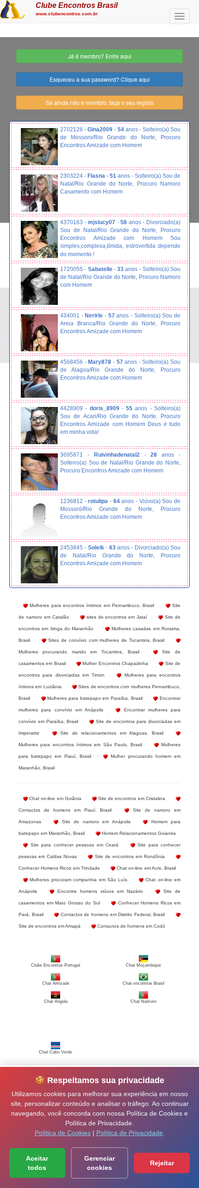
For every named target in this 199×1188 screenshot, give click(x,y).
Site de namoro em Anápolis (94, 821)
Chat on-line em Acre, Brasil (145, 868)
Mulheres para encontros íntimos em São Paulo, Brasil (80, 744)
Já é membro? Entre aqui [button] (99, 56)
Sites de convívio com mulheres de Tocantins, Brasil (105, 640)
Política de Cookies (63, 1132)
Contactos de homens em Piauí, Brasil (65, 810)
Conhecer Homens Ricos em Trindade (59, 868)
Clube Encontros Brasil (77, 5)
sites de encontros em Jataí (116, 617)
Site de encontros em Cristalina (131, 798)
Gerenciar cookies (99, 1163)
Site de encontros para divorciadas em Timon (99, 669)
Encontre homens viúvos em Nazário (98, 891)
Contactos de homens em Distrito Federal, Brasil (112, 914)
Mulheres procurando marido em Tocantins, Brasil (79, 651)
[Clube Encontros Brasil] (12, 8)
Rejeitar (162, 1163)
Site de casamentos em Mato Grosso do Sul (99, 897)
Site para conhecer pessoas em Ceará (73, 844)
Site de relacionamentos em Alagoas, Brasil (110, 733)
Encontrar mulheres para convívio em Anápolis (99, 704)
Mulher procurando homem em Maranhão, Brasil (99, 762)
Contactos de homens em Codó (130, 926)
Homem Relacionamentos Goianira (138, 833)
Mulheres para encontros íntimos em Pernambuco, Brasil (91, 605)
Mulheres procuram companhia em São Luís (77, 879)
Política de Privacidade (129, 1132)
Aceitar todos (37, 1163)
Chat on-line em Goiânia (54, 798)
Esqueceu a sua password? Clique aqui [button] (100, 79)
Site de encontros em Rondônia (129, 856)
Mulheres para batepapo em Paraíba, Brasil (94, 698)
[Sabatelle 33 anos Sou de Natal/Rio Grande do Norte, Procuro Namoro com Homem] (39, 286)
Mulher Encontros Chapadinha (114, 663)
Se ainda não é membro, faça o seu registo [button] (100, 102)
